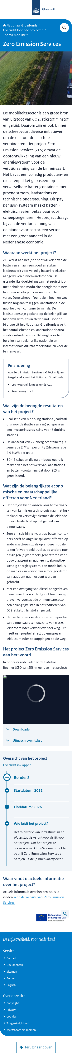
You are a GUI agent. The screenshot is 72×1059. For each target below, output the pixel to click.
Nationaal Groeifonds (22, 25)
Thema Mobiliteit (15, 35)
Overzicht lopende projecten (23, 30)
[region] (36, 699)
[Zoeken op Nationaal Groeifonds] (64, 27)
